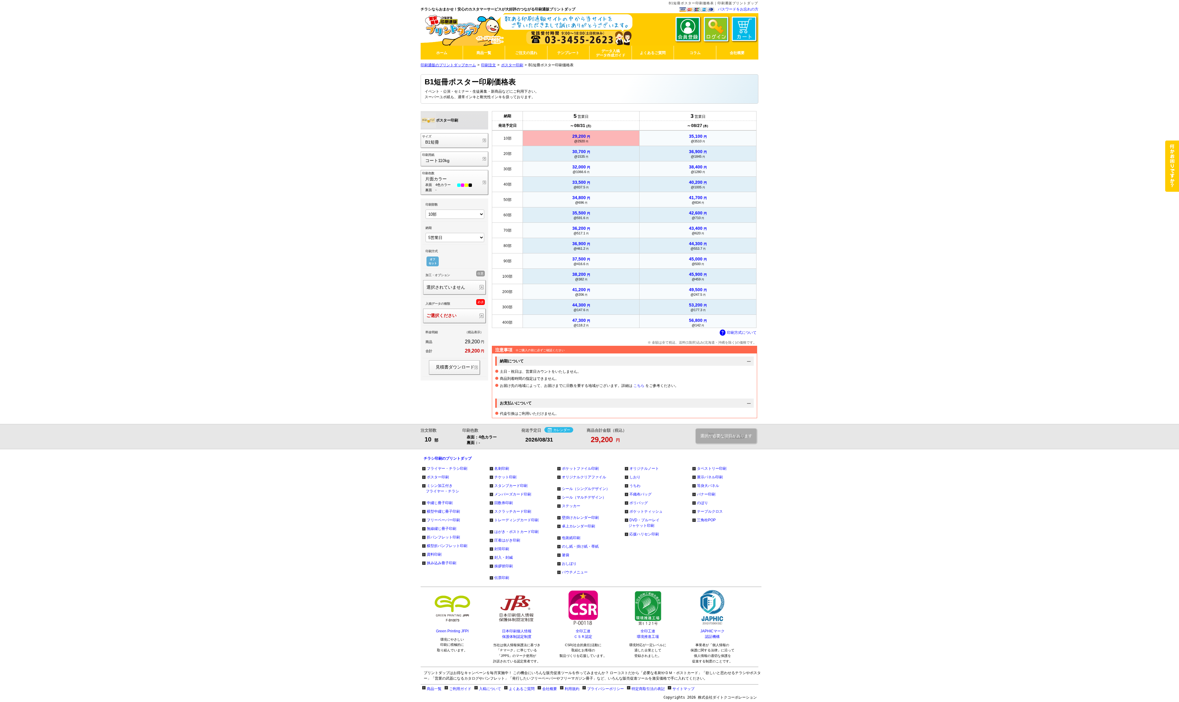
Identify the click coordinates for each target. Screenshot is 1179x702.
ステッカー (571, 506)
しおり (634, 477)
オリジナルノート (644, 468)
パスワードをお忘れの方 (738, 9)
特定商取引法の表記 (648, 689)
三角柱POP (706, 520)
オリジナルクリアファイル (584, 477)
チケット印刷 (505, 477)
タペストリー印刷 (711, 468)
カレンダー (561, 430)
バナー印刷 (706, 494)
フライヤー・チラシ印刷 (447, 468)
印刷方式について (742, 332)
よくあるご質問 (522, 689)
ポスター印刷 (512, 65)
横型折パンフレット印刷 (447, 546)
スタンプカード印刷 (510, 486)
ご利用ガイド (460, 689)
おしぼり (569, 563)
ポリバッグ (638, 503)
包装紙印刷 (571, 538)
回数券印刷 (503, 503)
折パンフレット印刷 (443, 537)
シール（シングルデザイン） (586, 489)
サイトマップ (683, 689)
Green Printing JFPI (452, 631)
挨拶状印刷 (503, 566)
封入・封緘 (503, 557)
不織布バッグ (640, 494)
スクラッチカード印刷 (512, 511)
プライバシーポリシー (605, 689)
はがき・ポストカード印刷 (516, 532)
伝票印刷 (501, 578)
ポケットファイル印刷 (580, 468)
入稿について (490, 689)
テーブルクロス (710, 511)
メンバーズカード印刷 (512, 494)
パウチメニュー (575, 572)
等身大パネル (708, 486)
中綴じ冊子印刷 (440, 503)
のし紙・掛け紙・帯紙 (580, 546)
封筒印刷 (501, 549)
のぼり (702, 503)
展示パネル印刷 (710, 477)
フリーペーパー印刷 (443, 520)
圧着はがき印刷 (507, 540)
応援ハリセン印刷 (644, 534)
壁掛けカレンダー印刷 (580, 517)
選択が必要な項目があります (726, 436)
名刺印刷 (501, 468)
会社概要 (549, 689)
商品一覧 (434, 689)
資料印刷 (434, 554)
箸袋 (565, 555)
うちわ (634, 486)
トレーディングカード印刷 (516, 520)
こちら (638, 386)
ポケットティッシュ (646, 511)
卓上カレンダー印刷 (578, 526)
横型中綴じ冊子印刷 (443, 511)
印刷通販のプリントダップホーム (448, 65)
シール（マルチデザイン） (584, 497)
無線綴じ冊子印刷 (441, 528)
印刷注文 (488, 65)
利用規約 (572, 689)
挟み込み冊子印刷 (441, 563)
